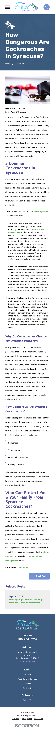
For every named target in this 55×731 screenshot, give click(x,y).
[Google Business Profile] (24, 700)
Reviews (27, 683)
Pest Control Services (27, 679)
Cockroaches (22, 567)
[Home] (26, 7)
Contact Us (27, 688)
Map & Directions (27, 662)
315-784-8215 (27, 639)
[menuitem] (15, 719)
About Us (27, 674)
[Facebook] (30, 700)
